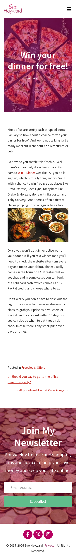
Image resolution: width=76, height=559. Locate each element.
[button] (38, 501)
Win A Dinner (26, 173)
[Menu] (69, 9)
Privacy (49, 545)
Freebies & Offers (33, 367)
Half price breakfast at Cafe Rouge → (42, 390)
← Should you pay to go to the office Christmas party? (33, 379)
